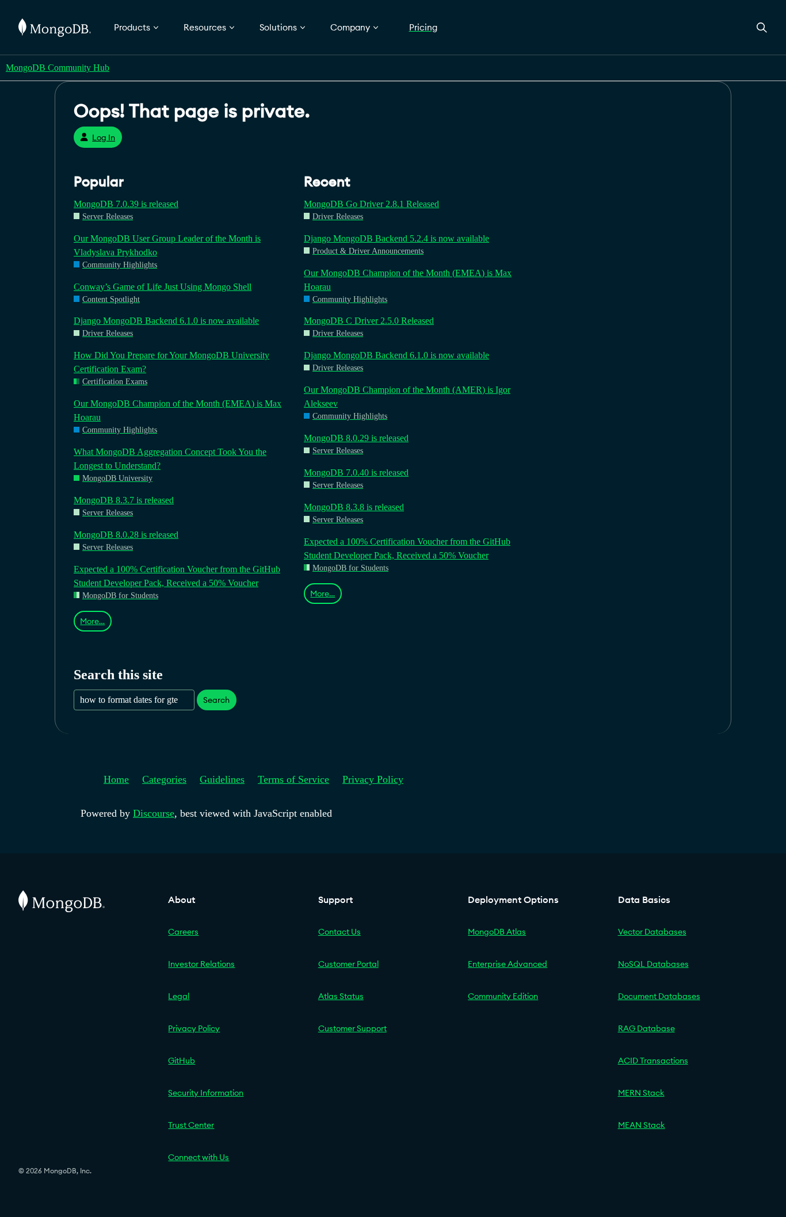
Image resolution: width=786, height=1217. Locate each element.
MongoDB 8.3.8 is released (354, 507)
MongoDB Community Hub (57, 67)
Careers (183, 932)
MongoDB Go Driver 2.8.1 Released (371, 204)
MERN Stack (641, 1093)
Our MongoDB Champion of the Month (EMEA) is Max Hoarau (177, 410)
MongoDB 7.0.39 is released (126, 204)
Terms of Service (293, 779)
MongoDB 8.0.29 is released (356, 438)
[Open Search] (762, 27)
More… (92, 621)
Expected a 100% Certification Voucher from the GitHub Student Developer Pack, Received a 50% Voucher (177, 576)
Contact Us (339, 932)
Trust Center (191, 1125)
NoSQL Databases (653, 964)
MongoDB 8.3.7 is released (124, 500)
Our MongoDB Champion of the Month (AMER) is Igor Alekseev (407, 396)
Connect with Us (198, 1157)
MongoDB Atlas (497, 932)
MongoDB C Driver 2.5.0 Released (369, 321)
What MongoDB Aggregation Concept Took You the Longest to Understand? (170, 458)
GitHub (181, 1060)
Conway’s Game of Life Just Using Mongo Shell (162, 287)
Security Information (205, 1093)
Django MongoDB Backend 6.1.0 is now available (166, 321)
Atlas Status (341, 996)
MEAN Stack (641, 1125)
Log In (103, 137)
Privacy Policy (372, 779)
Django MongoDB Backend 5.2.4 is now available (396, 238)
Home (116, 779)
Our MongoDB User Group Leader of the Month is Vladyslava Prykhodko (167, 245)
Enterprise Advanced (507, 964)
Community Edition (503, 996)
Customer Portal (348, 964)
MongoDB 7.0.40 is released (356, 472)
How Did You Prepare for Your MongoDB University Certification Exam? (171, 362)
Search (216, 700)
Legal (178, 996)
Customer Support (352, 1028)
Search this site (118, 674)
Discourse (153, 813)
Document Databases (659, 996)
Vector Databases (652, 932)
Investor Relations (201, 964)
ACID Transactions (653, 1060)
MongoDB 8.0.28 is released (126, 534)
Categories (164, 779)
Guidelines (222, 779)
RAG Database (646, 1028)
